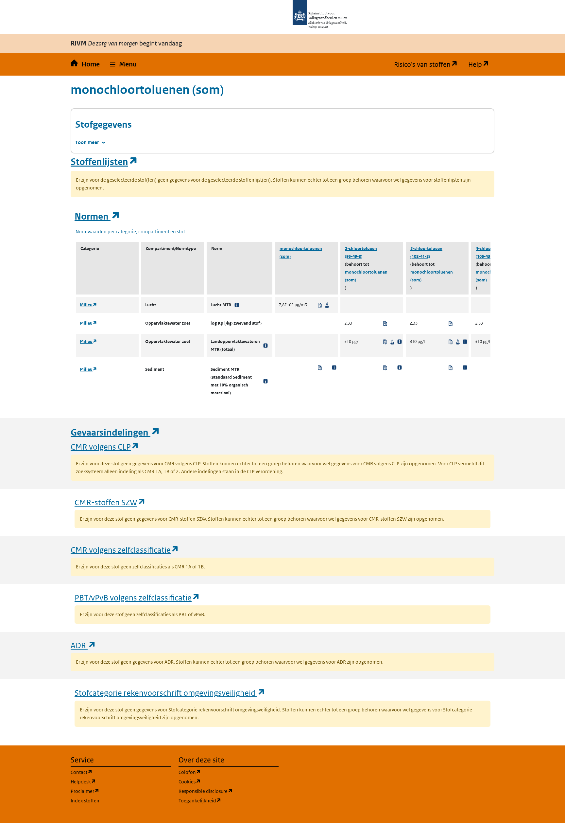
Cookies (221, 781)
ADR (83, 645)
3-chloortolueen (426, 248)
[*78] (237, 305)
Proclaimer (116, 791)
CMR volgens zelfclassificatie (125, 549)
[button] (123, 64)
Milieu (88, 305)
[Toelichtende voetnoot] (399, 341)
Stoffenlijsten (104, 162)
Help (481, 64)
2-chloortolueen (361, 248)
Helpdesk (115, 781)
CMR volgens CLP (105, 446)
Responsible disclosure (229, 791)
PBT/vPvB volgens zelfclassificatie (137, 597)
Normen (97, 216)
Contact (113, 772)
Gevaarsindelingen (115, 432)
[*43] (265, 345)
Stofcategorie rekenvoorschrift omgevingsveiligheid (170, 692)
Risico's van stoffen (428, 64)
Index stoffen (85, 800)
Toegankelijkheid (229, 800)
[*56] (265, 381)
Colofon (221, 772)
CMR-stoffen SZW (110, 502)
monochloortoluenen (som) (301, 252)
